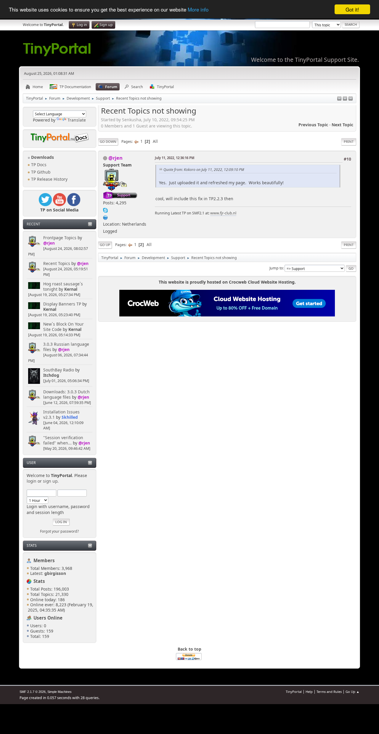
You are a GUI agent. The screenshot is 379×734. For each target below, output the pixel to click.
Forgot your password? (59, 531)
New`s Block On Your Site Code (63, 326)
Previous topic (313, 124)
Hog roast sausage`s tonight (63, 286)
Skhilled (70, 417)
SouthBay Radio (58, 370)
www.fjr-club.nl (223, 213)
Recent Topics (56, 263)
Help (309, 691)
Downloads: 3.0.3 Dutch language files (66, 394)
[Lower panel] (345, 99)
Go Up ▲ (352, 691)
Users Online (47, 618)
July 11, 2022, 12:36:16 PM (174, 158)
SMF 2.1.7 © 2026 (33, 691)
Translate (77, 120)
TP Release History (49, 179)
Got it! (352, 9)
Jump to (276, 268)
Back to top (189, 649)
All (155, 141)
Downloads (42, 157)
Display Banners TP (62, 304)
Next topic (342, 124)
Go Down (108, 141)
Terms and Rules (329, 691)
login (31, 481)
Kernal (70, 289)
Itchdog (51, 375)
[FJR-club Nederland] (105, 216)
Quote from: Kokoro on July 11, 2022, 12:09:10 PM (203, 169)
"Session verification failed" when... (63, 440)
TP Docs (38, 164)
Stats (32, 545)
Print (349, 141)
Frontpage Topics (59, 237)
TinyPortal (294, 691)
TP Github (40, 172)
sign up (50, 481)
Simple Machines (59, 691)
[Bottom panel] (350, 99)
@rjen (49, 243)
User (31, 462)
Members (44, 560)
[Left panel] (339, 99)
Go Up (105, 244)
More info (198, 9)
